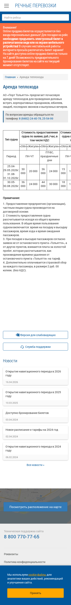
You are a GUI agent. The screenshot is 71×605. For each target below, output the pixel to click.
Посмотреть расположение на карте (35, 507)
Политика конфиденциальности (24, 562)
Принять (35, 593)
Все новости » (35, 465)
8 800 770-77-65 (21, 536)
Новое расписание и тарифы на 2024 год (32, 430)
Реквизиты (11, 554)
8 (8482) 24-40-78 (30, 118)
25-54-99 (47, 118)
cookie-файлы (37, 574)
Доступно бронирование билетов (27, 413)
